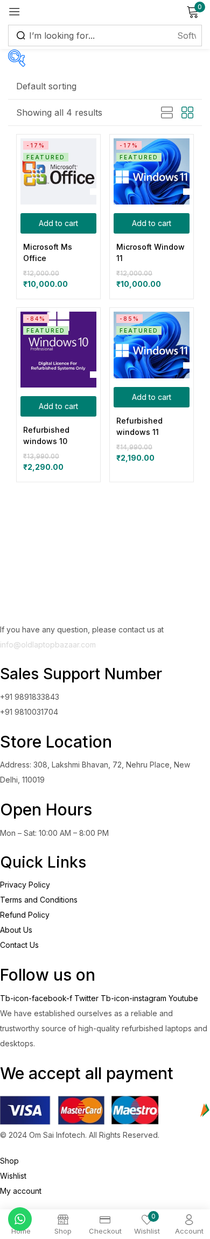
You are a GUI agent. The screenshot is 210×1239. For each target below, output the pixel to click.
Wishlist (13, 1175)
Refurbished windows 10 (46, 435)
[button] (46, 86)
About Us (16, 929)
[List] (166, 113)
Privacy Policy (25, 884)
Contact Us (19, 944)
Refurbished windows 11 (139, 426)
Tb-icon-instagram (135, 998)
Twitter (87, 998)
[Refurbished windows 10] (58, 350)
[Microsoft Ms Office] (58, 171)
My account (20, 1190)
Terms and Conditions (39, 899)
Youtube (183, 998)
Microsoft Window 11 (150, 252)
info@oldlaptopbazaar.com (48, 644)
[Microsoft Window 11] (152, 171)
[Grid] (187, 113)
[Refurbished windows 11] (152, 345)
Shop (9, 1160)
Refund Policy (25, 914)
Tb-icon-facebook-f (37, 998)
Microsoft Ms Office (47, 252)
